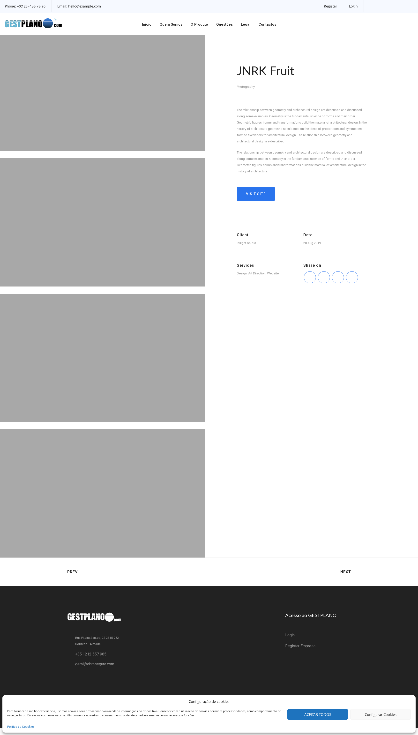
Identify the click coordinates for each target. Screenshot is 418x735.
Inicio (146, 24)
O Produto (199, 24)
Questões (224, 24)
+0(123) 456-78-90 (31, 6)
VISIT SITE (256, 194)
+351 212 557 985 (90, 654)
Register (330, 6)
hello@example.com (84, 6)
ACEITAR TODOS (317, 714)
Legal (245, 24)
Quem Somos (171, 24)
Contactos (267, 24)
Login (353, 6)
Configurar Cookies (380, 714)
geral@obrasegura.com (94, 664)
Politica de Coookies (21, 726)
